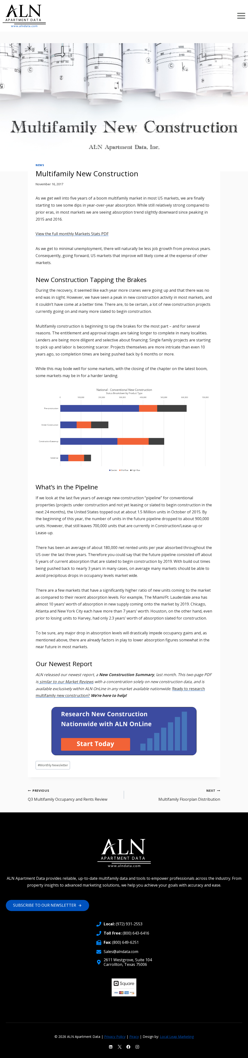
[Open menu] (241, 15)
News (40, 165)
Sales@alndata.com (121, 951)
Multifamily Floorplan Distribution (189, 795)
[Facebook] (128, 1047)
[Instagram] (137, 1047)
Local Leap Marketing (177, 1036)
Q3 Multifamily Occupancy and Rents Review (67, 795)
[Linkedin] (111, 1047)
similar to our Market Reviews (66, 681)
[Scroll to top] (236, 1051)
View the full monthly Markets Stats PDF (72, 233)
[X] (120, 1047)
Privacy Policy (114, 1036)
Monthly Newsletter (53, 765)
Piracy (134, 1036)
